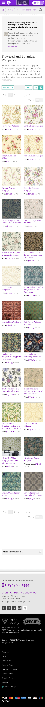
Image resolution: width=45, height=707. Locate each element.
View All (31, 100)
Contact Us (6, 661)
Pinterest (14, 608)
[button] (22, 552)
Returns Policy (7, 665)
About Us (5, 652)
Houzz (25, 608)
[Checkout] (42, 3)
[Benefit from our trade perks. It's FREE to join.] (10, 621)
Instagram (19, 608)
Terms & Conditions (9, 669)
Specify (32, 622)
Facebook (4, 608)
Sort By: (6, 88)
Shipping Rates (8, 678)
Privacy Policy (7, 674)
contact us (12, 46)
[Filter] (28, 87)
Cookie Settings (10, 687)
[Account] (9, 2)
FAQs (4, 656)
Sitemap (5, 682)
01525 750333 (17, 585)
